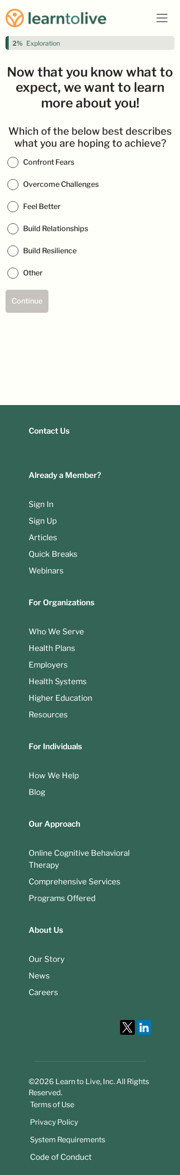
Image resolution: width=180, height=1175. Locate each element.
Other (32, 272)
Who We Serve (56, 631)
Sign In (41, 504)
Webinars (46, 570)
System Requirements (67, 1139)
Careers (43, 992)
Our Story (47, 959)
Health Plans (52, 648)
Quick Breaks (53, 554)
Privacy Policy (54, 1122)
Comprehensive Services (74, 881)
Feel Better (41, 206)
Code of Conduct (61, 1157)
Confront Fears (48, 162)
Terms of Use (52, 1104)
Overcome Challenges (61, 184)
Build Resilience (50, 250)
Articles (43, 537)
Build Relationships (55, 228)
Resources (48, 714)
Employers (48, 664)
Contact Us (49, 430)
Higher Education (60, 698)
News (39, 975)
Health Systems (58, 681)
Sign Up (43, 520)
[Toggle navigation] (162, 18)
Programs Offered (62, 898)
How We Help (54, 775)
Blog (37, 792)
